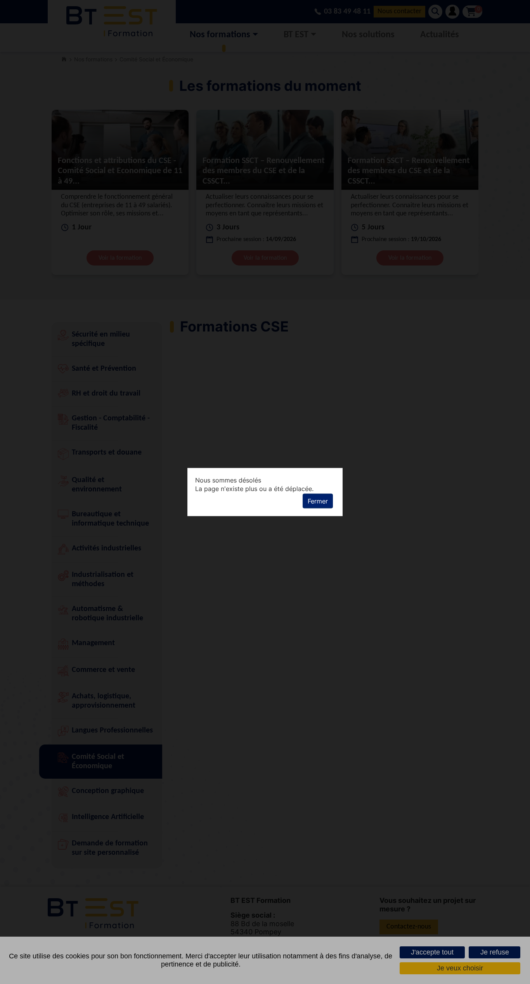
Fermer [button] (318, 501)
